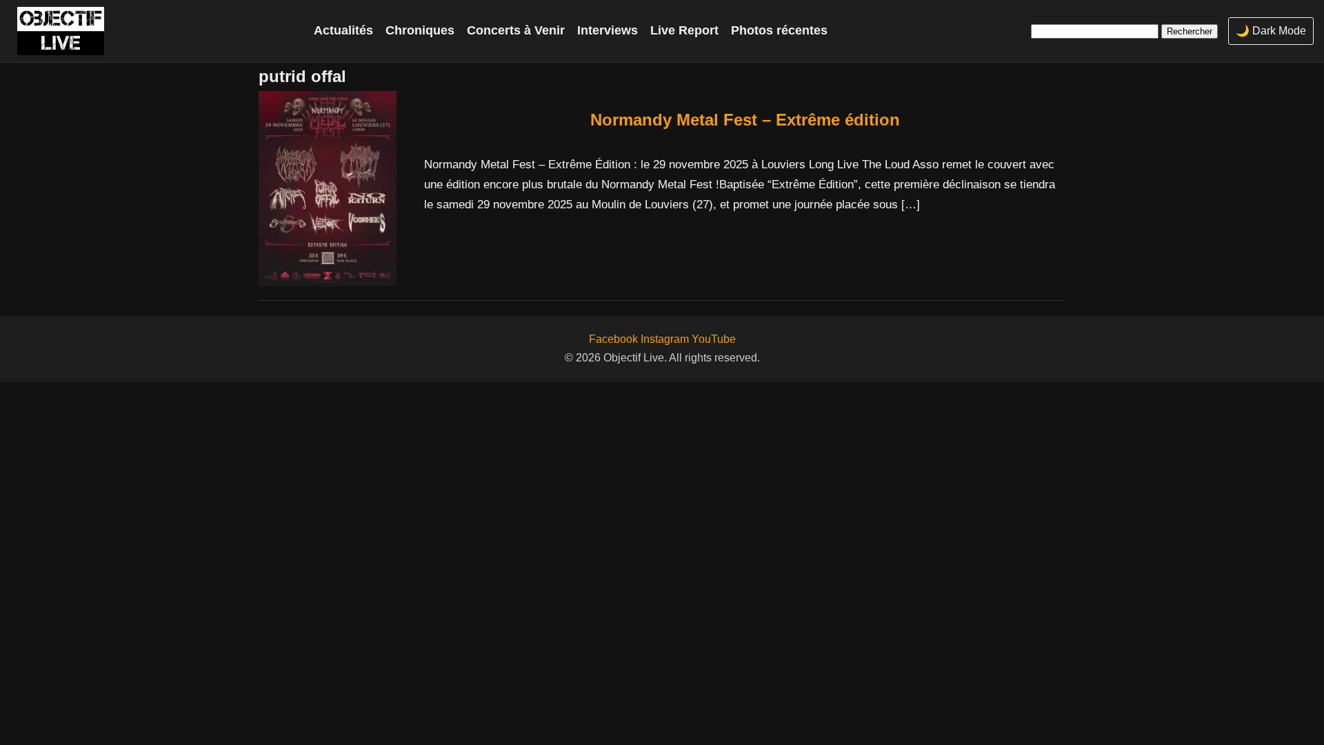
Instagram (665, 339)
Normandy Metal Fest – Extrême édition (745, 119)
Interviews (607, 30)
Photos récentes (779, 30)
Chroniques (419, 30)
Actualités (343, 30)
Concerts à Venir (516, 30)
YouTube (714, 339)
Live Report (684, 30)
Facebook (613, 339)
